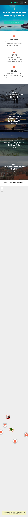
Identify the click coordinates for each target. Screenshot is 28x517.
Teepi (14, 3)
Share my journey (14, 23)
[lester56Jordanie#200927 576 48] (11, 430)
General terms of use (16, 513)
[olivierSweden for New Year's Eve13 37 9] (8, 417)
